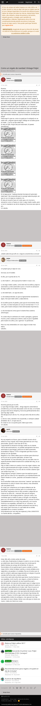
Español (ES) (6, 696)
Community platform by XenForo (16, 704)
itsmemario (8, 680)
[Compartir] (36, 85)
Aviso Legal (13, 699)
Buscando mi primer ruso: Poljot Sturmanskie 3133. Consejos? (20, 652)
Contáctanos (5, 699)
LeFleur (7, 673)
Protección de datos (23, 699)
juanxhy (7, 645)
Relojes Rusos (13, 645)
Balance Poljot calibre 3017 (15, 643)
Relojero (15, 661)
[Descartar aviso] (38, 7)
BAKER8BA (8, 663)
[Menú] (2, 2)
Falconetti (7, 655)
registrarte (9, 25)
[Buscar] (39, 2)
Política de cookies (6, 701)
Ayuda (15, 701)
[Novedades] (35, 2)
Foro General (13, 673)
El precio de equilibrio (13, 679)
